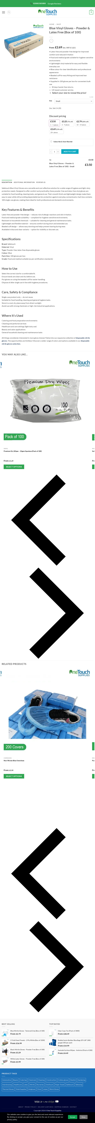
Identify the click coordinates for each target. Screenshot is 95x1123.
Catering (23, 1080)
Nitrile (32, 1085)
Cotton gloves (63, 1080)
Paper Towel (59, 1085)
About (21, 1107)
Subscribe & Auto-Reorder (63, 142)
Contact (73, 1107)
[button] (3, 12)
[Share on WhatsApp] (51, 173)
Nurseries (40, 1085)
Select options (14, 467)
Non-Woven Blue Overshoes (14, 761)
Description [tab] (7, 182)
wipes (45, 1089)
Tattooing (79, 1085)
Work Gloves (54, 1089)
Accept (72, 1117)
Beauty (15, 1080)
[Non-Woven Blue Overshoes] (47, 712)
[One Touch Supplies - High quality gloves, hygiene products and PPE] (47, 12)
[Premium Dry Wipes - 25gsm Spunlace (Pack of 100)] (47, 403)
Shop (59, 24)
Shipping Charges (61, 1107)
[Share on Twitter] (60, 173)
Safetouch (69, 1085)
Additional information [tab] (24, 182)
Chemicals (32, 1080)
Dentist (73, 1080)
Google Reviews (54, 3)
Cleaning (41, 1080)
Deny (83, 1117)
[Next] (10, 68)
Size (50, 101)
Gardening (81, 1080)
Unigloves (31, 1089)
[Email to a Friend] (64, 173)
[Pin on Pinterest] (68, 173)
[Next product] (51, 41)
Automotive (6, 1080)
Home (51, 24)
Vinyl (39, 1089)
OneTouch (49, 1085)
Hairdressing (7, 1085)
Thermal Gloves (8, 1089)
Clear (91, 97)
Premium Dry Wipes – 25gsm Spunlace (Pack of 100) (23, 451)
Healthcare (18, 1085)
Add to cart (70, 151)
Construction (51, 1080)
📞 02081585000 (38, 3)
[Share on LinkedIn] (72, 173)
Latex (26, 1085)
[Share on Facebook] (55, 173)
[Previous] (47, 520)
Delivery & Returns (45, 1107)
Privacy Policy (31, 1107)
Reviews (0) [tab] (40, 182)
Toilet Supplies (21, 1089)
